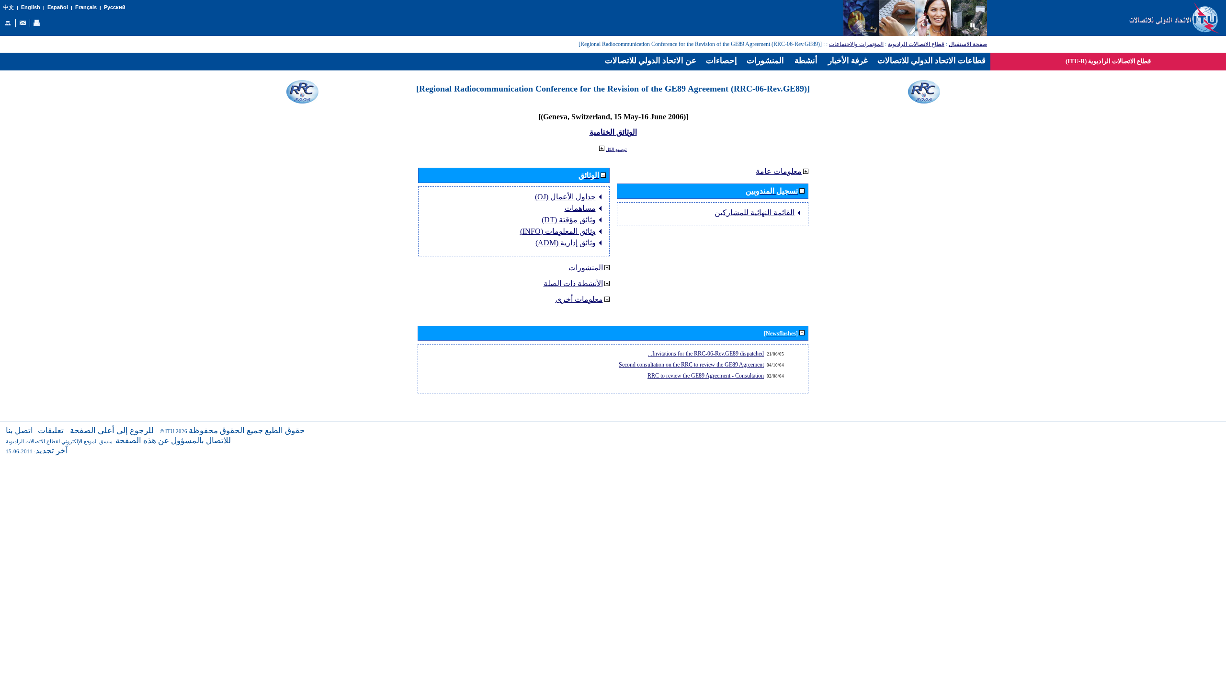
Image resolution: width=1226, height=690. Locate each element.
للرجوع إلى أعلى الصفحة (112, 430)
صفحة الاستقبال (968, 44)
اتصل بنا (19, 430)
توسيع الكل (616, 149)
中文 (8, 7)
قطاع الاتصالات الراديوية (916, 44)
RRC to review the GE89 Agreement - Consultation (705, 375)
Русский (114, 7)
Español (57, 7)
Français (86, 7)
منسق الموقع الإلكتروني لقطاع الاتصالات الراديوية (59, 441)
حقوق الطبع (285, 430)
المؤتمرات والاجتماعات (856, 44)
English (30, 7)
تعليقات (51, 430)
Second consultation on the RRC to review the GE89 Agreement (691, 364)
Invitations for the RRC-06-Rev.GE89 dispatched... (706, 353)
